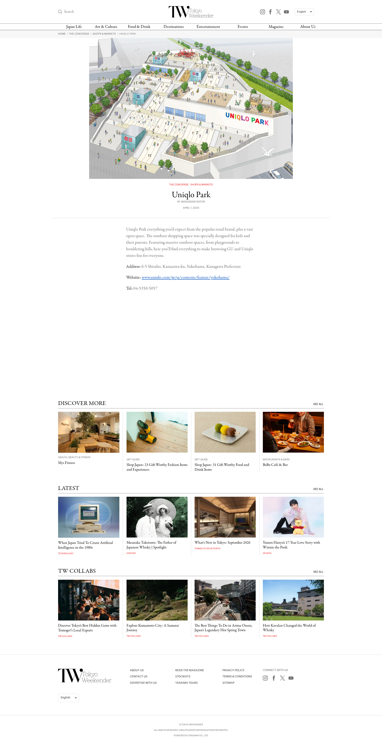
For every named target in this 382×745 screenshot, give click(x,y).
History (131, 553)
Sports (267, 553)
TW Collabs (65, 636)
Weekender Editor (193, 201)
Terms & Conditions (237, 676)
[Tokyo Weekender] (84, 682)
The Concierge (79, 33)
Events (243, 27)
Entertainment (208, 27)
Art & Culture (106, 27)
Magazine (276, 27)
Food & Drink (139, 27)
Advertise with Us (143, 683)
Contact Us (138, 676)
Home (62, 33)
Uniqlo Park (127, 33)
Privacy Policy (233, 670)
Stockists (182, 676)
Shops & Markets (104, 33)
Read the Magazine (189, 670)
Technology (65, 553)
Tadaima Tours (186, 683)
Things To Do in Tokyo (207, 548)
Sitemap (228, 683)
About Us (308, 27)
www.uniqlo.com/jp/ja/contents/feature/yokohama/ (186, 277)
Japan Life (74, 27)
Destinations (174, 27)
